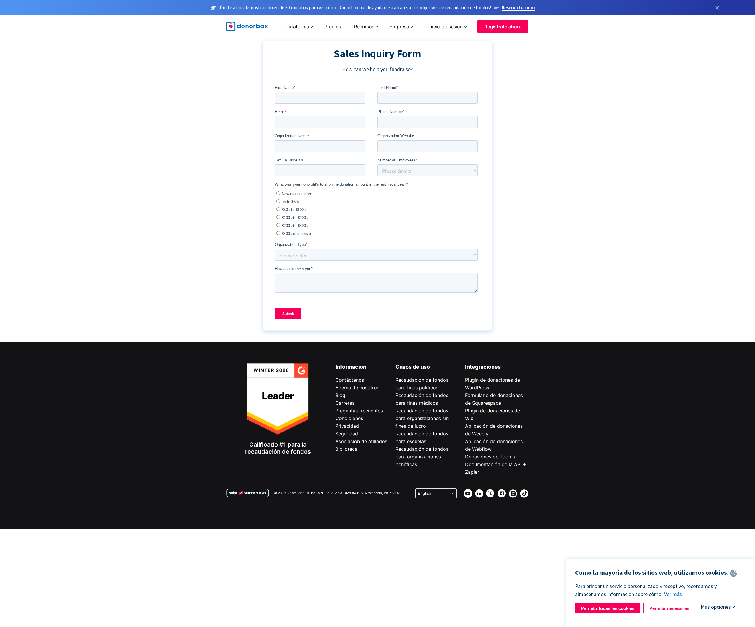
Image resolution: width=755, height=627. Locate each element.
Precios (332, 27)
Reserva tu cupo (518, 7)
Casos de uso (412, 367)
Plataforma (297, 27)
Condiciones (349, 418)
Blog (340, 395)
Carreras (344, 403)
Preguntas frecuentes (359, 411)
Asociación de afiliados (361, 441)
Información (350, 367)
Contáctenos (349, 380)
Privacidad (347, 426)
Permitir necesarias (669, 608)
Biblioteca (346, 449)
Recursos (364, 27)
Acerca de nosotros (357, 388)
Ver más (673, 594)
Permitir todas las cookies (607, 608)
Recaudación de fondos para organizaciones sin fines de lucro (422, 418)
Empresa (399, 27)
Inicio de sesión (445, 27)
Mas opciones (716, 606)
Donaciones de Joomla (490, 457)
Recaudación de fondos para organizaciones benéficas (421, 456)
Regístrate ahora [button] (502, 27)
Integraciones (483, 367)
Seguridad (346, 434)
